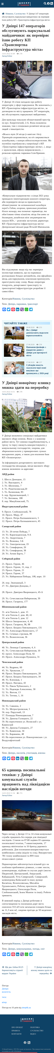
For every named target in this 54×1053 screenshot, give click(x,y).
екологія (21, 753)
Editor (9, 56)
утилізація (31, 753)
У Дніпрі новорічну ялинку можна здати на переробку (41, 970)
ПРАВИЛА (16, 1031)
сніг (43, 948)
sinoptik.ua (26, 1007)
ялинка (41, 753)
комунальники (24, 948)
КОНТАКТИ (16, 1034)
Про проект (17, 1027)
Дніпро (11, 304)
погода (36, 948)
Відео (33, 1034)
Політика (35, 1027)
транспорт (32, 304)
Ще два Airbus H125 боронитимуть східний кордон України (12, 970)
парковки (21, 304)
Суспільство (19, 14)
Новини (9, 14)
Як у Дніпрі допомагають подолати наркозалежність (37, 333)
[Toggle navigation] (2, 4)
